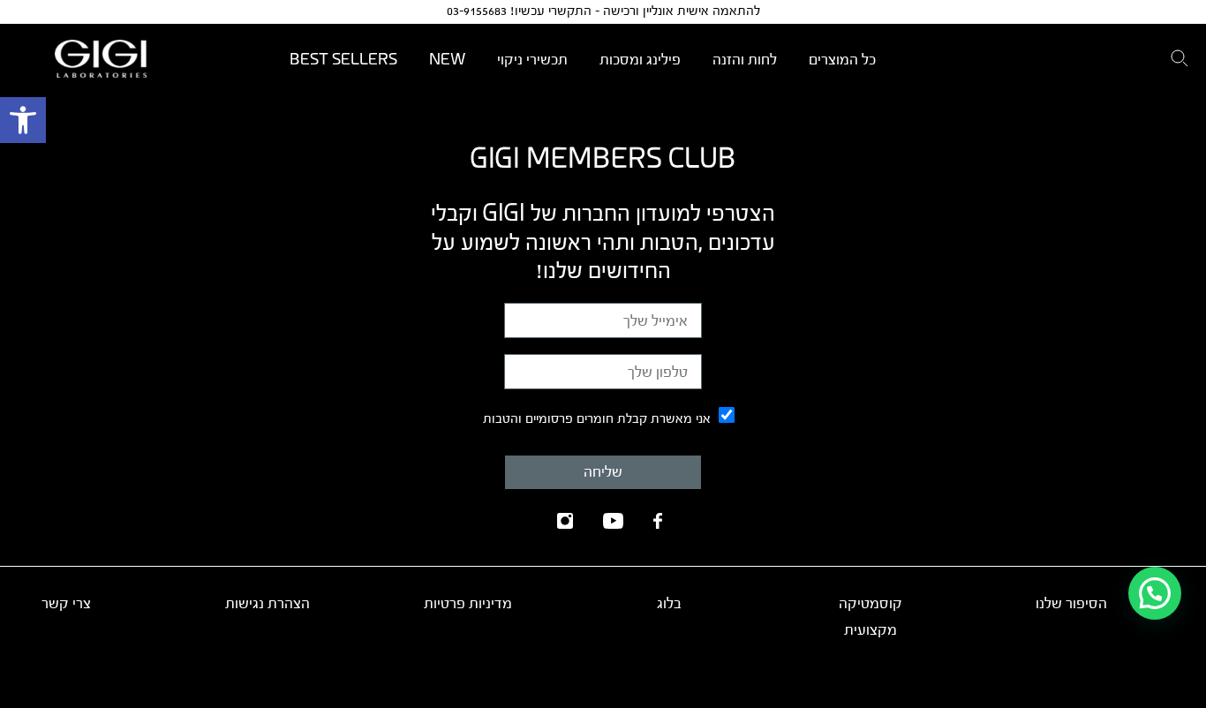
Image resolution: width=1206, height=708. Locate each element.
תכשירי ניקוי (532, 59)
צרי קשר (66, 603)
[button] (23, 120)
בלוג (669, 603)
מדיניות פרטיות (468, 603)
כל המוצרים (842, 59)
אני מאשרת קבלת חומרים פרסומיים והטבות (597, 418)
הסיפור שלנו (1071, 603)
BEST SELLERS (343, 59)
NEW (447, 59)
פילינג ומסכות (640, 59)
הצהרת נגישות (267, 603)
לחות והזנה (744, 59)
